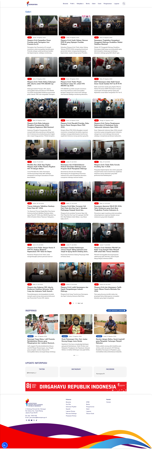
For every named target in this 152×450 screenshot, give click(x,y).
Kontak (108, 402)
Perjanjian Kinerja (71, 416)
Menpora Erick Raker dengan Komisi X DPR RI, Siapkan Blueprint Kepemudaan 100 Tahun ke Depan (41, 249)
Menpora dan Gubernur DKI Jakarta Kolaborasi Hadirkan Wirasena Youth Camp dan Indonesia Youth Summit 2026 (40, 290)
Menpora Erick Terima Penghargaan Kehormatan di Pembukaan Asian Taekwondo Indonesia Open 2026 (107, 125)
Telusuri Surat (90, 413)
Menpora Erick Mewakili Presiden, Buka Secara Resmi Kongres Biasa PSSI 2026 (75, 125)
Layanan (116, 3)
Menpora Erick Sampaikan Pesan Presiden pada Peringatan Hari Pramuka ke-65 (39, 42)
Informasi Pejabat (71, 406)
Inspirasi (30, 336)
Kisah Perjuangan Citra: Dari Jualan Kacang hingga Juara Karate (74, 340)
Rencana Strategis (71, 413)
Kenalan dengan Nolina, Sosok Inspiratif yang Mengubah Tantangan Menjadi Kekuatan (110, 341)
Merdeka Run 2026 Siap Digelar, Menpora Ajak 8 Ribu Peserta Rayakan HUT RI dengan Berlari (41, 167)
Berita (88, 3)
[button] (75, 355)
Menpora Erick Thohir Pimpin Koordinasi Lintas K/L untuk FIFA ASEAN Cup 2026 (73, 84)
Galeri (94, 3)
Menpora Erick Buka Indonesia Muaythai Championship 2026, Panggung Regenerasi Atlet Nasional (40, 125)
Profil (71, 3)
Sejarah (68, 409)
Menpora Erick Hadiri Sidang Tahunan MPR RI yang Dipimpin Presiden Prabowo (74, 42)
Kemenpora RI (100, 373)
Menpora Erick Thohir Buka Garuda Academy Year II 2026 (107, 166)
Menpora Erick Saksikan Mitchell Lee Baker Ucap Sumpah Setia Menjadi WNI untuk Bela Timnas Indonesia (107, 249)
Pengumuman (108, 3)
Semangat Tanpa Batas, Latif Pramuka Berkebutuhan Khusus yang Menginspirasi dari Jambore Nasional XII (41, 342)
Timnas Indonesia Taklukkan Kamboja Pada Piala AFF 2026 (40, 207)
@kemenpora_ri (31, 373)
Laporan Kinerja (70, 411)
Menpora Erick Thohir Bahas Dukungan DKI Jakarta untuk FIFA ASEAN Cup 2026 (41, 84)
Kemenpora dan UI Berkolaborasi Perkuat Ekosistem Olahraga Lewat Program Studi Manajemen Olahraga (74, 167)
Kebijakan (80, 3)
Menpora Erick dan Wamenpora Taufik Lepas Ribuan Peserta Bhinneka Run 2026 (107, 289)
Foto (29, 37)
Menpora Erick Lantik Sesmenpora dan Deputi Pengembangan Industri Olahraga (74, 289)
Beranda (65, 3)
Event (99, 3)
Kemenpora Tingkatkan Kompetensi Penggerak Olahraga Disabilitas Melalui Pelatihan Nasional (108, 42)
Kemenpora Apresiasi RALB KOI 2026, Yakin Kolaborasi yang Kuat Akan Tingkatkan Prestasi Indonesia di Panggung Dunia (108, 209)
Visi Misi (68, 404)
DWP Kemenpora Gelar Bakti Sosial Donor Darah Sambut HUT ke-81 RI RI (108, 83)
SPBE (88, 402)
